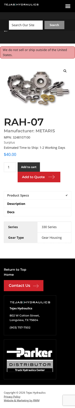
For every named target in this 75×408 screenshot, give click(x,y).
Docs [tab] (10, 212)
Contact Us (19, 285)
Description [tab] (16, 204)
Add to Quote (33, 177)
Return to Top (15, 270)
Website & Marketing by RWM (21, 400)
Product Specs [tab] (18, 195)
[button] (65, 71)
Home (9, 275)
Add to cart (28, 167)
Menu (67, 6)
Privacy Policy (12, 396)
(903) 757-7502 (20, 327)
